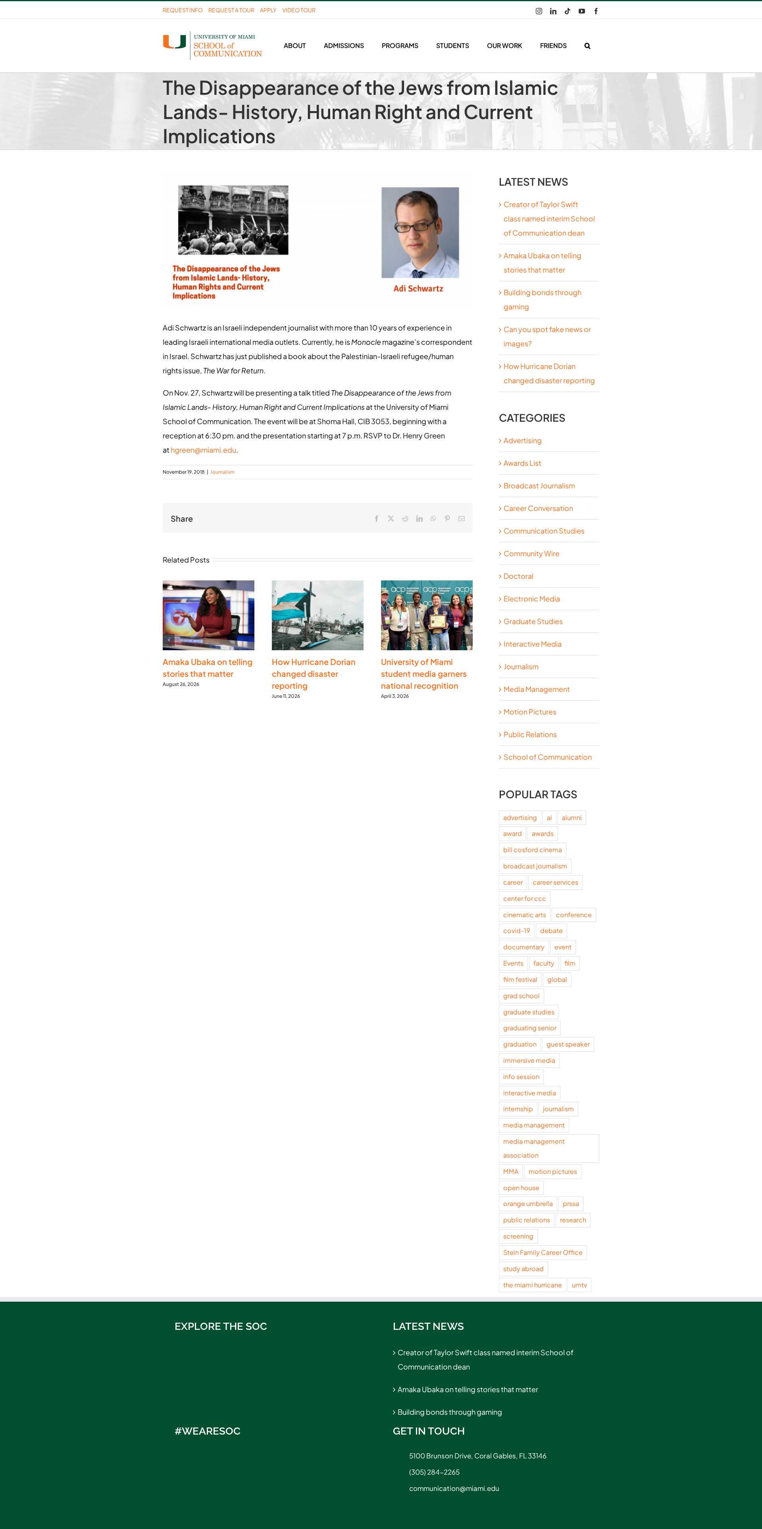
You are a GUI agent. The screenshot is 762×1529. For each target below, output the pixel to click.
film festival (520, 979)
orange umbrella (528, 1203)
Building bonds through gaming (450, 1411)
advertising (520, 817)
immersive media (529, 1060)
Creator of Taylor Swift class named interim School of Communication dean (549, 218)
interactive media (529, 1093)
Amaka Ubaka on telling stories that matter (468, 1389)
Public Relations (530, 734)
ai (549, 817)
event (563, 947)
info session (521, 1076)
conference (574, 914)
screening (518, 1236)
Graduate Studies (533, 621)
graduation (520, 1044)
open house (521, 1187)
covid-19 (516, 930)
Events (513, 963)
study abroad (523, 1268)
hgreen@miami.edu (203, 449)
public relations (526, 1220)
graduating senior (529, 1028)
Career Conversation (538, 508)
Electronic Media (532, 598)
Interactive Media (533, 643)
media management (534, 1125)
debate (551, 930)
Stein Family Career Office (543, 1252)
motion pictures (553, 1171)
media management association (534, 1148)
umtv (579, 1285)
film (569, 963)
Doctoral (518, 575)
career (513, 882)
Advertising (523, 440)
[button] (587, 45)
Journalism (222, 472)
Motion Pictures (530, 711)
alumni (572, 817)
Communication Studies (544, 530)
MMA (511, 1171)
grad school (521, 995)
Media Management (537, 688)
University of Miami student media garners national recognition (424, 673)
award (512, 833)
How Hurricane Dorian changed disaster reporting (314, 673)
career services (555, 882)
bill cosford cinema (532, 849)
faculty (543, 963)
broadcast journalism (535, 866)
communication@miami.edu (454, 1488)
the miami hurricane (532, 1285)
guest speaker (568, 1044)
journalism (558, 1108)
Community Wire (532, 553)
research (573, 1220)
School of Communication (548, 756)
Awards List (522, 462)
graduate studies (528, 1012)
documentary (524, 947)
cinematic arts (524, 914)
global (557, 979)
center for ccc (524, 898)
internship (518, 1108)
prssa (571, 1203)
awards (543, 833)
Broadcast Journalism (539, 485)
